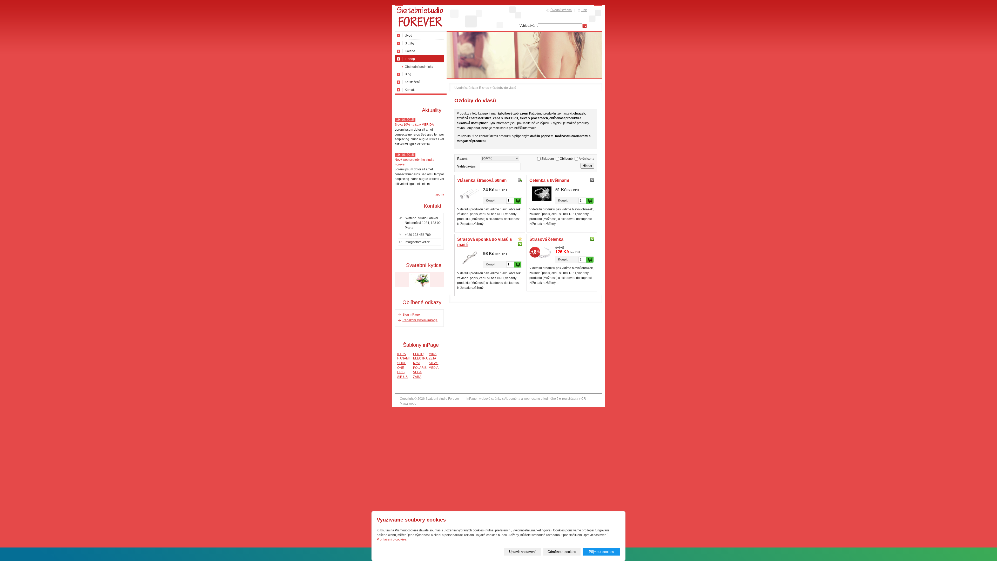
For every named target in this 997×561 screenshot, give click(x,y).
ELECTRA (420, 358)
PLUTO (418, 354)
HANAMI (403, 358)
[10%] (541, 252)
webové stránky (490, 398)
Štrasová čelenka (546, 239)
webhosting (532, 398)
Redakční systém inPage (419, 320)
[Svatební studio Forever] (421, 18)
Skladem (547, 159)
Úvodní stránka (465, 88)
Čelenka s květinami (549, 180)
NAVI (416, 363)
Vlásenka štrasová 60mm (482, 180)
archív (439, 194)
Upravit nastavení (522, 552)
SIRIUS (402, 376)
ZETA (432, 358)
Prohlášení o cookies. (392, 539)
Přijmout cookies (601, 552)
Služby (409, 43)
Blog (408, 74)
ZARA (417, 376)
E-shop (484, 88)
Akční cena (586, 159)
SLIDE (401, 363)
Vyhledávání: (466, 166)
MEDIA (434, 367)
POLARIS (420, 367)
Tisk (584, 10)
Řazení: (462, 159)
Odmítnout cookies (562, 552)
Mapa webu (408, 403)
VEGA (417, 372)
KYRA (401, 354)
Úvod (408, 35)
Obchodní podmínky (419, 67)
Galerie (410, 51)
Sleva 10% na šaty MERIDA (414, 124)
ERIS (401, 372)
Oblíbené (566, 159)
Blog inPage (411, 314)
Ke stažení (412, 82)
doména (514, 398)
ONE (400, 367)
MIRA (432, 354)
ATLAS (433, 363)
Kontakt (410, 90)
